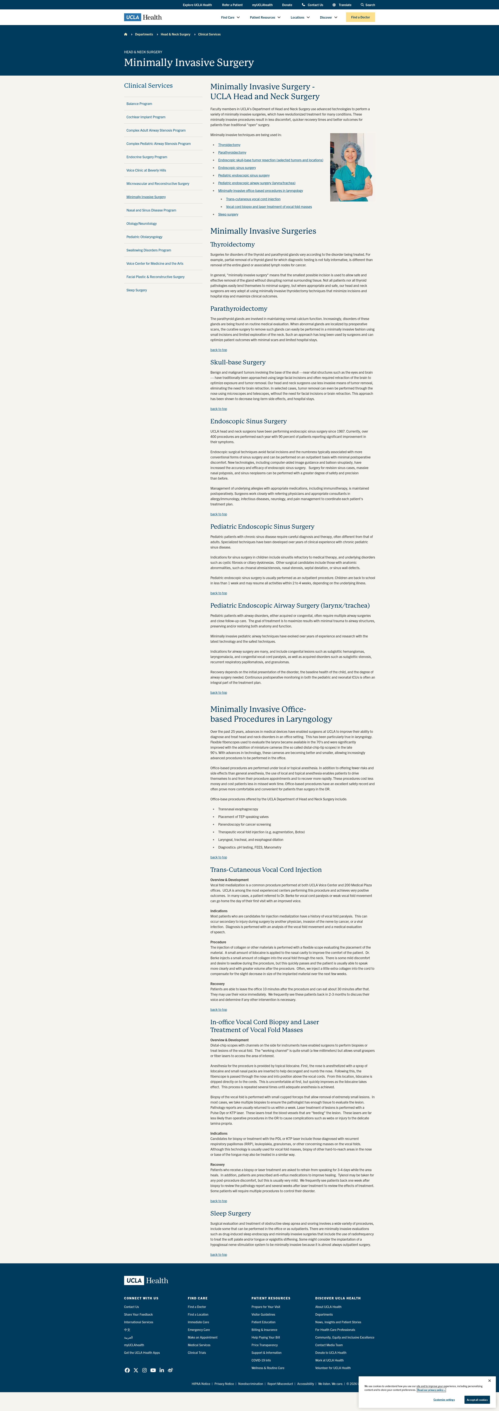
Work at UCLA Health (329, 1360)
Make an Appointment (202, 1337)
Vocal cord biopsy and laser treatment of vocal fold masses (269, 206)
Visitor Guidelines (263, 1314)
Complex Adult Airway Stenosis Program (156, 130)
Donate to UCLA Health (330, 1352)
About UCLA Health (328, 1307)
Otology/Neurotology (141, 223)
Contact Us (315, 4)
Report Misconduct (280, 1384)
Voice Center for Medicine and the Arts (154, 263)
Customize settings (444, 1399)
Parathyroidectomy (232, 152)
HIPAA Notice (201, 1384)
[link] (127, 1370)
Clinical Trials (197, 1352)
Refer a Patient (232, 5)
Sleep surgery (228, 214)
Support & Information (267, 1352)
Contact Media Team (329, 1345)
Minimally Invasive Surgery (146, 196)
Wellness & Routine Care (268, 1368)
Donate (287, 5)
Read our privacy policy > (431, 1390)
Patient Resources (262, 17)
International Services (138, 1322)
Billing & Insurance (264, 1329)
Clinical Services (209, 34)
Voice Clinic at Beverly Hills (146, 170)
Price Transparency (265, 1345)
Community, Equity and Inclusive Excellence (344, 1337)
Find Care (227, 17)
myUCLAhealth (262, 5)
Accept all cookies (477, 1399)
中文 (127, 1329)
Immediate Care (198, 1322)
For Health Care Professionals (335, 1329)
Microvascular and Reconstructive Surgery (157, 183)
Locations (297, 17)
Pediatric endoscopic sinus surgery (244, 175)
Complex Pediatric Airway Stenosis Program (158, 143)
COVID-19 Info (261, 1360)
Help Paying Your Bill (266, 1337)
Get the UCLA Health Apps (142, 1352)
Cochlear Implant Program (145, 117)
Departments (144, 34)
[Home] (125, 34)
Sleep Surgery (136, 290)
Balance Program (139, 103)
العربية (128, 1337)
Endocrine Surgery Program (146, 157)
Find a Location (198, 1314)
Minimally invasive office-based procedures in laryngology (260, 190)
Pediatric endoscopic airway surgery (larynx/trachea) (256, 183)
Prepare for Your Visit (266, 1307)
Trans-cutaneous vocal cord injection (253, 199)
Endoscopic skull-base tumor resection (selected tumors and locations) (270, 160)
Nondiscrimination (250, 1384)
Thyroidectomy (229, 144)
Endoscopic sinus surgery (237, 167)
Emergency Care (199, 1329)
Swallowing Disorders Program (148, 250)
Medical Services (199, 1345)
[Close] (489, 1380)
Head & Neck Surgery (175, 34)
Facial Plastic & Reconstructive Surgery (155, 276)
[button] (198, 5)
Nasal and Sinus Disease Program (151, 210)
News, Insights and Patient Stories (338, 1322)
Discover (326, 17)
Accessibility (305, 1384)
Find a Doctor (360, 17)
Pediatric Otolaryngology (144, 236)
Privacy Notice (224, 1384)
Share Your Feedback (138, 1314)
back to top (218, 349)
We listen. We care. (330, 1384)
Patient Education (263, 1322)
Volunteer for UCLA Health (333, 1368)
